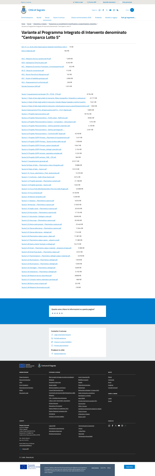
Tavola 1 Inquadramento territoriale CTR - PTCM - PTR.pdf (41, 94)
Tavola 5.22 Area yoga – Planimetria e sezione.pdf (39, 220)
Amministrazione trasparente (86, 426)
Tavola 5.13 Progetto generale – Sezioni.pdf (36, 185)
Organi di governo (24, 377)
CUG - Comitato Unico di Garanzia (58, 398)
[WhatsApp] (109, 426)
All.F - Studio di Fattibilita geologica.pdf (35, 78)
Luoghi (110, 398)
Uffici (20, 382)
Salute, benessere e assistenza (86, 393)
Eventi (110, 401)
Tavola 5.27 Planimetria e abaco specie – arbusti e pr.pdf (41, 240)
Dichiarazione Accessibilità (85, 436)
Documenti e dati (23, 393)
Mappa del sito (30, 457)
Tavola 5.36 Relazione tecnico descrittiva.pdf (37, 275)
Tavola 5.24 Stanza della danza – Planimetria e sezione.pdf (41, 228)
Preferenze (95, 467)
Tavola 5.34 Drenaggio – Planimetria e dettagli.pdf (39, 267)
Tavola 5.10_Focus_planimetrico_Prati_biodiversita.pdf (41, 173)
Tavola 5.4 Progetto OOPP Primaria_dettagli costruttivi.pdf (42, 149)
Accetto (103, 467)
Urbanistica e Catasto (40, 24)
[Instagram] (113, 10)
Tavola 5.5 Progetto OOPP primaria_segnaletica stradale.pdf (42, 153)
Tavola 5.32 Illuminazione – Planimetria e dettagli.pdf (40, 260)
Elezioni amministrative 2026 (81, 17)
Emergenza (52, 414)
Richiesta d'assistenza (55, 434)
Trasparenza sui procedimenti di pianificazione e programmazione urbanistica (73, 24)
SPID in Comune (82, 406)
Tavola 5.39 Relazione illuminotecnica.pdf (36, 287)
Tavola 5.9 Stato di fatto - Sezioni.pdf (34, 169)
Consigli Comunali (113, 388)
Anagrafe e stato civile (55, 382)
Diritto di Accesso (53, 403)
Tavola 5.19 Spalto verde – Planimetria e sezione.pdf (39, 208)
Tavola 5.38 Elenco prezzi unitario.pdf (34, 283)
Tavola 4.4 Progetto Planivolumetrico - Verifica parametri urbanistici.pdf (46, 125)
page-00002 (81, 398)
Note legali (81, 434)
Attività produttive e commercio (57, 388)
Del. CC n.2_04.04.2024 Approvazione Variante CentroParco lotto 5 (44, 47)
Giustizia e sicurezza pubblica (56, 417)
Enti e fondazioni (23, 385)
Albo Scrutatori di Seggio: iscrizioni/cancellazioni (61, 377)
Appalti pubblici (53, 385)
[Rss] (125, 426)
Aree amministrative (24, 380)
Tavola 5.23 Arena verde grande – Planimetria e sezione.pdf (42, 224)
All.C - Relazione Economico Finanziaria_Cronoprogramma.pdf (43, 66)
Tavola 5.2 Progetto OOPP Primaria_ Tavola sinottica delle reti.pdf (44, 141)
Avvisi (109, 382)
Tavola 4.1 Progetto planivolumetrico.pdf (35, 114)
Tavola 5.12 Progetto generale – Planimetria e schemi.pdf (41, 181)
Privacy (80, 428)
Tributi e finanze (82, 411)
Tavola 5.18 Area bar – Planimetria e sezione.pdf (38, 204)
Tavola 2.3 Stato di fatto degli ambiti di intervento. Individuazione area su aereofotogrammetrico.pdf (56, 106)
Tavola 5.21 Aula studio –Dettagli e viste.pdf (37, 216)
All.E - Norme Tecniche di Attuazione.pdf (35, 74)
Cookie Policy (82, 431)
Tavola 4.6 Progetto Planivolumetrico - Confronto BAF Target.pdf (44, 133)
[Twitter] (116, 426)
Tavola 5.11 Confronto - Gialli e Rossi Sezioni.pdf (38, 177)
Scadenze (110, 385)
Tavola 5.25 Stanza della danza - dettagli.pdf (37, 232)
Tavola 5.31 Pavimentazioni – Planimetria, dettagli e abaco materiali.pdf (46, 256)
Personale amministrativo (26, 388)
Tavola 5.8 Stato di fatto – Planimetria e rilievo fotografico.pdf (43, 165)
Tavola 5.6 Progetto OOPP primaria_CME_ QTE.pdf (39, 157)
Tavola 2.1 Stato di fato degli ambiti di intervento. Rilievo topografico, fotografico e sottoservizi (53, 98)
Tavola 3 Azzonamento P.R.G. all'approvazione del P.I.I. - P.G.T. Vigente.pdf (47, 110)
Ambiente (98, 17)
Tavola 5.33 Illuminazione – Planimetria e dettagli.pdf (40, 264)
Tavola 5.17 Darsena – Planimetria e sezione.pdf (38, 200)
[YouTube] (119, 426)
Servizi (29, 24)
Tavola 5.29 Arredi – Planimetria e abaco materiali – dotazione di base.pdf (47, 248)
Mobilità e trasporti (83, 380)
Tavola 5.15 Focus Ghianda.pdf (32, 193)
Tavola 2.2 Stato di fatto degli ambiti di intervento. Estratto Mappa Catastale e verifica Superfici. (54, 102)
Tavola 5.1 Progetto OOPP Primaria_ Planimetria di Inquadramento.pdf (46, 137)
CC (20, 457)
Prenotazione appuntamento (56, 428)
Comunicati (111, 380)
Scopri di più (129, 467)
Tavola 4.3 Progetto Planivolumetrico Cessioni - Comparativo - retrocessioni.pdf (49, 122)
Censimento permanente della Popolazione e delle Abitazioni (62, 394)
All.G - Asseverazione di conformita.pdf (35, 82)
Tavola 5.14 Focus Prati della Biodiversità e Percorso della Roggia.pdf (45, 189)
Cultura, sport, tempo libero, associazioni (59, 401)
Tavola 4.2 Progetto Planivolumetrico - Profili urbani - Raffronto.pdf (45, 118)
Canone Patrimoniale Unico (56, 390)
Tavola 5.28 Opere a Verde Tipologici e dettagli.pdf (38, 244)
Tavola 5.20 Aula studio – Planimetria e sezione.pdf (39, 212)
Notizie (110, 377)
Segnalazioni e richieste (84, 396)
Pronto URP (25, 449)
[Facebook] (112, 426)
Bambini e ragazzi (111, 17)
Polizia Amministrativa (84, 385)
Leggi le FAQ (52, 426)
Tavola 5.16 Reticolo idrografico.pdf (34, 196)
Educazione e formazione (55, 406)
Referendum (81, 388)
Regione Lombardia (26, 2)
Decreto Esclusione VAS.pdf (31, 86)
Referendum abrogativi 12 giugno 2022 (88, 390)
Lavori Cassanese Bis (84, 377)
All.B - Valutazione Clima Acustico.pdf (34, 62)
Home (23, 24)
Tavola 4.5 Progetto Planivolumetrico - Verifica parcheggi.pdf (43, 129)
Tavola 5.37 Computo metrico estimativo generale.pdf (40, 279)
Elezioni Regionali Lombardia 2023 (58, 411)
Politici (21, 390)
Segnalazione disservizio (55, 431)
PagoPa (80, 382)
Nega (109, 467)
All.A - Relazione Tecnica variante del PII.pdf (36, 58)
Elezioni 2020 (81, 417)
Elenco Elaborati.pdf (28, 51)
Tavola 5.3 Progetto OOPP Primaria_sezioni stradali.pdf (40, 145)
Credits (23, 457)
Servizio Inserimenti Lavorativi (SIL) (87, 401)
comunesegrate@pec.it (25, 445)
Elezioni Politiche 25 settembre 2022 (58, 409)
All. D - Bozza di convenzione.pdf (33, 70)
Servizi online (81, 404)
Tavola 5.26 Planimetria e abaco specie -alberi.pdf (38, 236)
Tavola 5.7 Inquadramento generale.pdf (35, 161)
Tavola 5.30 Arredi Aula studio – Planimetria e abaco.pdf (40, 252)
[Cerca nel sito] (132, 10)
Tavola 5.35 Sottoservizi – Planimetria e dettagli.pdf (39, 271)
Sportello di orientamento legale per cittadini (89, 409)
